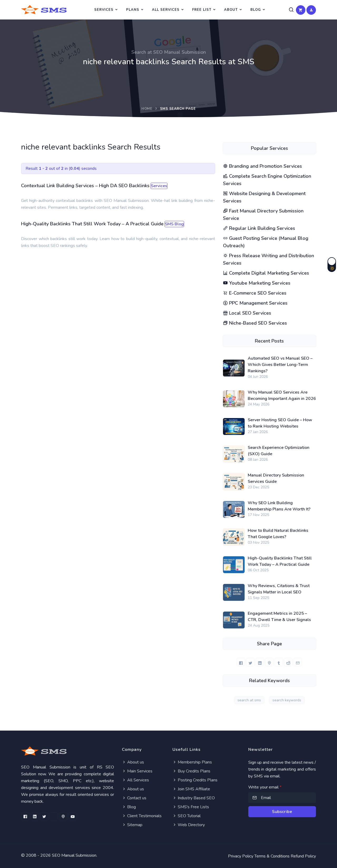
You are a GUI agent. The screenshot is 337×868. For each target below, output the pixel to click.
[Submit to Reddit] (288, 662)
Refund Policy (303, 856)
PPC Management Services (258, 303)
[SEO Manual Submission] (67, 751)
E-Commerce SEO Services (257, 293)
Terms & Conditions (272, 856)
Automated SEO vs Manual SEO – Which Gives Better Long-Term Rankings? (280, 364)
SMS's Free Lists (193, 807)
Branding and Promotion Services (265, 166)
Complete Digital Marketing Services (268, 273)
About (231, 9)
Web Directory (191, 825)
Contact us (136, 798)
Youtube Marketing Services (259, 283)
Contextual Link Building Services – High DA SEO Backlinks (85, 185)
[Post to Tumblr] (279, 662)
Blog (255, 9)
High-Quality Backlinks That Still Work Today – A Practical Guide (92, 224)
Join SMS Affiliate (193, 789)
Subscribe (282, 812)
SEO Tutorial (189, 816)
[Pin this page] (269, 662)
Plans (132, 9)
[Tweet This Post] (250, 662)
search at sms (249, 700)
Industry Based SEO (196, 798)
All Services (166, 9)
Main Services (139, 771)
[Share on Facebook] (241, 662)
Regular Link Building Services (261, 228)
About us (135, 762)
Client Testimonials (144, 816)
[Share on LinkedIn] (260, 662)
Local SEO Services (249, 313)
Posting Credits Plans (197, 780)
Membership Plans (194, 762)
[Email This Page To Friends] (298, 662)
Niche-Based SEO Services (257, 323)
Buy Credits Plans (193, 771)
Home (146, 108)
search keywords (286, 700)
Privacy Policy (240, 856)
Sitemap (134, 825)
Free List (201, 9)
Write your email (264, 787)
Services (103, 9)
